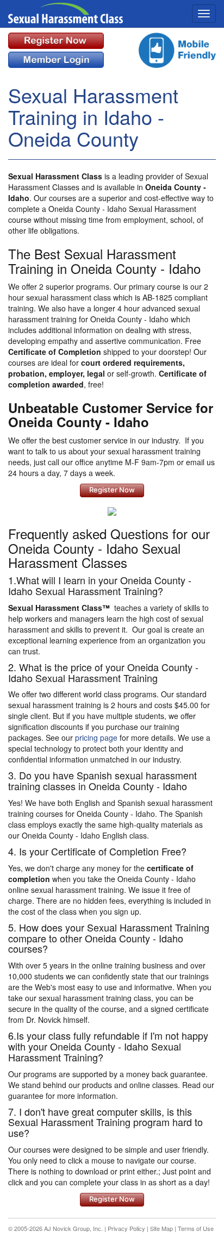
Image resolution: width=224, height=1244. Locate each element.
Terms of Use (196, 1228)
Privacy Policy (126, 1228)
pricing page (96, 737)
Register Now (112, 489)
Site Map (161, 1228)
